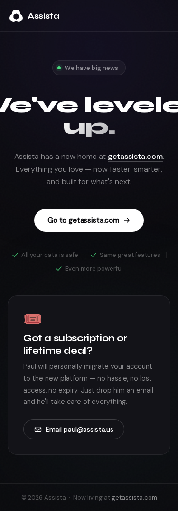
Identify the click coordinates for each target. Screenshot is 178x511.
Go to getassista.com (83, 220)
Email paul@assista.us (79, 429)
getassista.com (135, 156)
